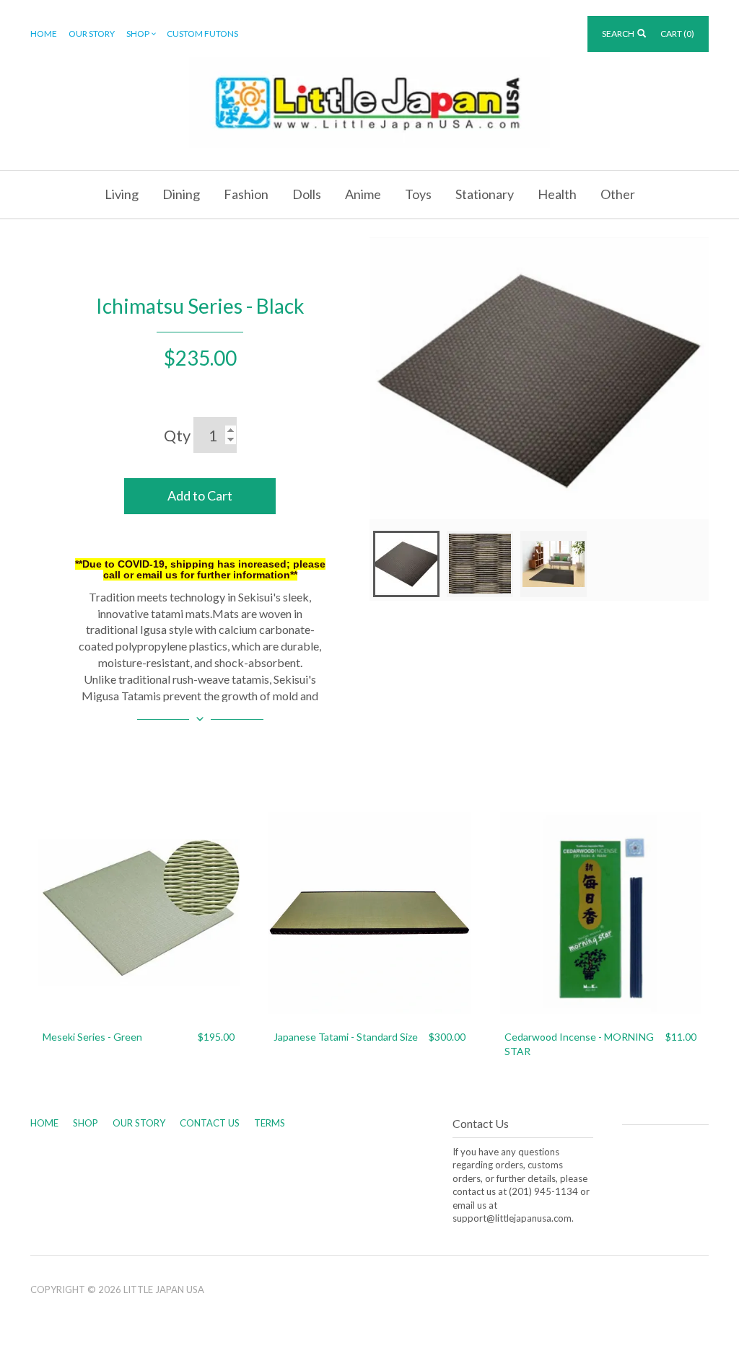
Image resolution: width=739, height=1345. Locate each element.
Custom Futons (202, 33)
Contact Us (210, 1123)
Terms (269, 1123)
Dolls (306, 194)
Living (122, 194)
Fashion (246, 194)
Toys (418, 194)
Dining (181, 194)
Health (557, 194)
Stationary (484, 194)
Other (617, 194)
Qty (177, 435)
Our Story (92, 33)
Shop (137, 33)
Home (43, 33)
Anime (363, 194)
